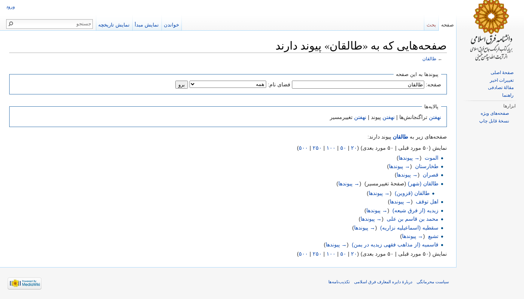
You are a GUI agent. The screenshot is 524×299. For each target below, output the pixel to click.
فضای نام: (279, 84)
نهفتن (435, 117)
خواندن (171, 25)
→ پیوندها (409, 158)
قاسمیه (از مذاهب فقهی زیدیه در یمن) (395, 244)
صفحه (447, 25)
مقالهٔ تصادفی (501, 87)
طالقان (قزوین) (412, 193)
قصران (430, 175)
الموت (431, 158)
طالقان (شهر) (423, 183)
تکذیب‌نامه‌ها (339, 281)
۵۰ (343, 148)
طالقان (429, 58)
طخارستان (426, 166)
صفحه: (433, 84)
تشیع (433, 236)
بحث (431, 25)
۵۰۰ (303, 148)
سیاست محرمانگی (433, 281)
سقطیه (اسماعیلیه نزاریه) (409, 228)
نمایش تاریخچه (114, 25)
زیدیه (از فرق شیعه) (415, 210)
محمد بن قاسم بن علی (412, 219)
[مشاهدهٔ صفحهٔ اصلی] (490, 30)
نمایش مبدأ (147, 25)
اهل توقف (427, 201)
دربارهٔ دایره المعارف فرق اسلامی (383, 281)
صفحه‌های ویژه (495, 113)
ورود (10, 6)
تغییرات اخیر (502, 80)
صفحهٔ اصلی (502, 72)
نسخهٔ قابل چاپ (494, 121)
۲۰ (354, 148)
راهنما (508, 95)
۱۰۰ (331, 148)
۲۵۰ (317, 148)
